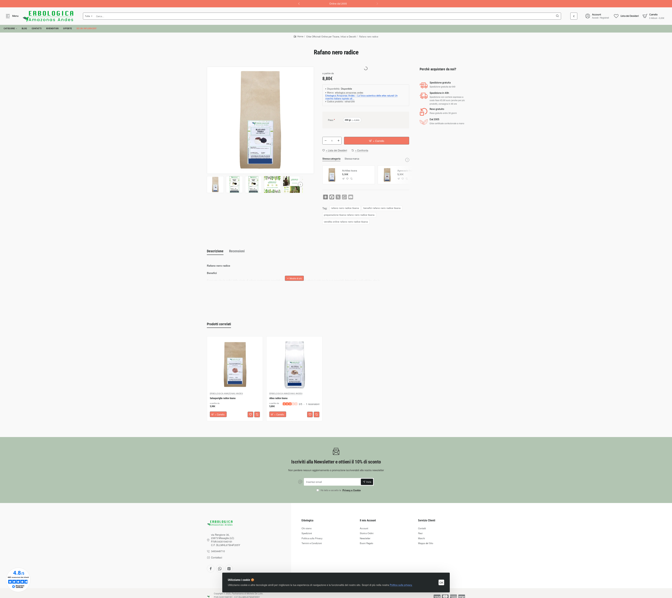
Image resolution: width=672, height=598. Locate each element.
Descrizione (215, 251)
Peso (330, 120)
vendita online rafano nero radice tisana (346, 221)
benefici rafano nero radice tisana (382, 208)
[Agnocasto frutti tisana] (387, 175)
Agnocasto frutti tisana (408, 170)
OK (441, 582)
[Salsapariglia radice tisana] (234, 364)
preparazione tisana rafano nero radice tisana (349, 214)
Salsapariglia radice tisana (223, 398)
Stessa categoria (331, 158)
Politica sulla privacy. (401, 585)
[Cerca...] (557, 16)
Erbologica (307, 520)
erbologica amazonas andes (349, 92)
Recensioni (237, 251)
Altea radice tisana (278, 398)
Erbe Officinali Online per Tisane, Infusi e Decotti (331, 36)
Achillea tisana (349, 170)
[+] (338, 140)
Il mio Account (368, 520)
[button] (299, 3)
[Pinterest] (229, 568)
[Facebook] (211, 568)
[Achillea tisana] (332, 175)
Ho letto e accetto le (340, 490)
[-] (325, 140)
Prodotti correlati (219, 324)
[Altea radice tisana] (294, 364)
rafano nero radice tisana (345, 208)
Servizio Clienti (426, 520)
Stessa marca (352, 158)
